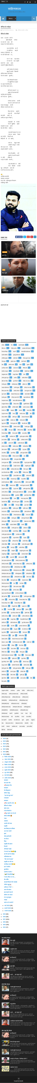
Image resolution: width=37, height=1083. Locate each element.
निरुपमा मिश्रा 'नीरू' (6, 603)
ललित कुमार (4, 521)
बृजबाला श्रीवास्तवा (16, 511)
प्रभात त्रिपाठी (16, 371)
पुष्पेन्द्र (27, 609)
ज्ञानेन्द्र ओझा (16, 590)
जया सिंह (16, 472)
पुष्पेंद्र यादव (13, 361)
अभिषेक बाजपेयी (21, 30)
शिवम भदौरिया (4, 658)
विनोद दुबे (13, 652)
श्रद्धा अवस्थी (4, 665)
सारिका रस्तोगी (17, 426)
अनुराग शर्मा (15, 488)
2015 (4, 924)
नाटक (3, 599)
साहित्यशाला (14, 8)
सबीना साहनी (28, 482)
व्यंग (24, 456)
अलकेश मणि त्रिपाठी (26, 348)
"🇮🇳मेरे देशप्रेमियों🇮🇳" (9, 874)
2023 (4, 746)
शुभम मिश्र (23, 658)
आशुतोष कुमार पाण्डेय (24, 550)
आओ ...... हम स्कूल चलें (15, 974)
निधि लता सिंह (12, 599)
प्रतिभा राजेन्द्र (5, 616)
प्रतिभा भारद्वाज (5, 371)
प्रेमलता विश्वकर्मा (25, 416)
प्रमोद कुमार (4, 397)
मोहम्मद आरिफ (4, 638)
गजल (3, 430)
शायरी (23, 524)
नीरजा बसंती (14, 433)
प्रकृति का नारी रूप (8, 861)
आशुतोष (13, 550)
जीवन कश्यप (4, 449)
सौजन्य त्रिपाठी (5, 531)
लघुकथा (12, 410)
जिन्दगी (5, 846)
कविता (26, 30)
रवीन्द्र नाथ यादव (27, 387)
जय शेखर (21, 583)
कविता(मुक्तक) (18, 573)
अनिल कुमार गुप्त (5, 377)
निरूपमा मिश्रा (5, 351)
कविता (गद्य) (15, 446)
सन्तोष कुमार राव (15, 527)
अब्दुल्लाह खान (5, 374)
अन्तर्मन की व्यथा (8, 823)
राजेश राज (4, 410)
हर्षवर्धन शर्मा (13, 678)
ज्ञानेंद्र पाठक (22, 413)
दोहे (30, 413)
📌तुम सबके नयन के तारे (10, 813)
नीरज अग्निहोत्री (5, 475)
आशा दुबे (12, 547)
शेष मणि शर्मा (24, 423)
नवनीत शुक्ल (16, 387)
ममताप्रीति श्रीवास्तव (25, 351)
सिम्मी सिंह (4, 674)
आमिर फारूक (11, 364)
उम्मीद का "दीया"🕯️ (9, 887)
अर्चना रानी (10, 443)
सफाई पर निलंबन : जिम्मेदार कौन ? (18, 1058)
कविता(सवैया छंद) (18, 576)
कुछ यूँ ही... (4, 255)
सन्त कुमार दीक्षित (17, 459)
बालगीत (3, 436)
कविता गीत (4, 469)
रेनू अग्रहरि (4, 648)
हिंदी (31, 678)
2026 (4, 738)
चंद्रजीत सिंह (4, 501)
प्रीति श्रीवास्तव (13, 622)
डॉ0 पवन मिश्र (5, 381)
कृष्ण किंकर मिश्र (27, 495)
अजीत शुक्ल (27, 426)
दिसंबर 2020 (7, 756)
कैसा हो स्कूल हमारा (15, 1041)
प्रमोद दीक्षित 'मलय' (17, 475)
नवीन (9, 505)
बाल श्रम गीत (7, 782)
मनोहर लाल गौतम (5, 514)
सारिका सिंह (22, 671)
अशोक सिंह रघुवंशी (26, 544)
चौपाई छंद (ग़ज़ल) (5, 583)
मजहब (5, 900)
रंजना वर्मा (28, 514)
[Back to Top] (19, 1079)
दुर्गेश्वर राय (25, 384)
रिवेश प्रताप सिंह (5, 390)
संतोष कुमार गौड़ (5, 668)
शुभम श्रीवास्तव (27, 397)
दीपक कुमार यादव (26, 358)
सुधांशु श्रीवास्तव (16, 354)
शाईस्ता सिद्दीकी (13, 524)
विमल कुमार (22, 652)
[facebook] (25, 2)
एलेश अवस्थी (21, 557)
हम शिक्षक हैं (13, 957)
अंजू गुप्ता (25, 531)
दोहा (2, 505)
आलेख (15, 377)
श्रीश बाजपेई (26, 665)
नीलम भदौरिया (4, 416)
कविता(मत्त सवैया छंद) (6, 573)
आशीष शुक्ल (5, 252)
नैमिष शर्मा (25, 368)
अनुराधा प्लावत (5, 413)
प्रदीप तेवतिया (5, 354)
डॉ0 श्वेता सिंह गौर (15, 596)
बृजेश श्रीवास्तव (28, 511)
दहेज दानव (6, 808)
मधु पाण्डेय (4, 632)
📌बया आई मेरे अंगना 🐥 (10, 803)
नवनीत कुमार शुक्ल (28, 596)
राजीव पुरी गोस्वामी (25, 518)
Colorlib (21, 1081)
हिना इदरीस (4, 681)
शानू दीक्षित (23, 479)
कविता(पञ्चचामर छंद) (6, 495)
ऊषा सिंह (3, 557)
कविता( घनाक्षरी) (5, 563)
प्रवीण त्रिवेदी (21, 345)
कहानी (14, 351)
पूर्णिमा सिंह (27, 612)
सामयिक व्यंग (12, 436)
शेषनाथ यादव (26, 661)
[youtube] (30, 2)
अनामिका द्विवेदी (16, 462)
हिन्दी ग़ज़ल (14, 439)
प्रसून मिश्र (13, 619)
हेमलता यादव (12, 485)
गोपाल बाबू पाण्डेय (24, 498)
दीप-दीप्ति (6, 879)
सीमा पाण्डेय (13, 674)
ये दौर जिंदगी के (7, 810)
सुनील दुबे (22, 674)
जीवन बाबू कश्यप (5, 590)
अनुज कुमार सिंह (5, 537)
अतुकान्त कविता (5, 488)
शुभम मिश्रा (16, 661)
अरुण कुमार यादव (28, 390)
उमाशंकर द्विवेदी (25, 554)
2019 (4, 914)
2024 (4, 744)
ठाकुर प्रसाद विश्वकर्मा (6, 593)
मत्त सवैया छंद (25, 629)
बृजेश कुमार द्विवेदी (24, 452)
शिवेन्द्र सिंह (4, 527)
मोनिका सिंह (21, 635)
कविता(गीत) (25, 446)
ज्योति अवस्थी (15, 449)
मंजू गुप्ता (15, 629)
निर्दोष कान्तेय (14, 348)
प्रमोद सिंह (4, 619)
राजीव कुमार (4, 384)
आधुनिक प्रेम (5, 290)
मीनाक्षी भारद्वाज (5, 456)
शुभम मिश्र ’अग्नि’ (5, 661)
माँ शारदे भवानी (5, 635)
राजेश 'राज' (29, 642)
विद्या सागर (4, 479)
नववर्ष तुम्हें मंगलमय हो (15, 987)
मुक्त (13, 635)
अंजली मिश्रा (15, 531)
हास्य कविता (4, 439)
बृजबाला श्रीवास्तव (23, 625)
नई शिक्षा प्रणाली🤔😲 (9, 864)
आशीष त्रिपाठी (21, 443)
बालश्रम (6, 780)
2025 (4, 741)
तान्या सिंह (26, 501)
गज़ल (5, 818)
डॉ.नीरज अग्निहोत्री (19, 593)
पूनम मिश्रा (13, 452)
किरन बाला (29, 576)
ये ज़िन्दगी (6, 798)
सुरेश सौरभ (4, 678)
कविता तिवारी (25, 377)
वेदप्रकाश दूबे (13, 479)
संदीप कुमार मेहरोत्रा (17, 668)
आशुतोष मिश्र (14, 554)
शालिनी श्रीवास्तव (5, 482)
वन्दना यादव (23, 648)
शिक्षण (19, 655)
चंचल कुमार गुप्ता (14, 580)
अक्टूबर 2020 (8, 762)
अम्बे (2, 443)
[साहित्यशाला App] (33, 2)
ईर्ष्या (5, 833)
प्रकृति (5, 826)
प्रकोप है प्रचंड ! (8, 872)
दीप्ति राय (4, 348)
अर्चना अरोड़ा (14, 544)
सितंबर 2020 (7, 764)
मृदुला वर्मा (4, 420)
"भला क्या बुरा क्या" (8, 795)
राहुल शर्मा (4, 423)
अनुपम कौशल (16, 537)
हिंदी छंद (3, 485)
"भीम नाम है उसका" (8, 859)
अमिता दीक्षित (4, 544)
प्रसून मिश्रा (15, 374)
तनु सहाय (25, 449)
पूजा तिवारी (15, 381)
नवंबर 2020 (7, 759)
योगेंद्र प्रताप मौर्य (15, 397)
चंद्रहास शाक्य (25, 580)
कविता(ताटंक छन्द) (17, 570)
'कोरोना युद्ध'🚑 (7, 884)
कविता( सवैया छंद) (15, 469)
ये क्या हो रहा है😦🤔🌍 (10, 851)
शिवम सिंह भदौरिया (5, 459)
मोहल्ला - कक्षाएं (5, 642)
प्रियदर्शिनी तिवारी (24, 619)
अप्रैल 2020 (7, 778)
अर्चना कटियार (5, 492)
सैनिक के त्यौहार (8, 805)
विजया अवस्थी (16, 456)
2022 (4, 749)
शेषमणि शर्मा (27, 371)
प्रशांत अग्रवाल (26, 407)
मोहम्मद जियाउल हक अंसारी (17, 638)
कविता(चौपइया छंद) (19, 567)
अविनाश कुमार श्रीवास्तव (18, 492)
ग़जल (14, 413)
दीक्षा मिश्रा (30, 430)
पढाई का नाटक (14, 1067)
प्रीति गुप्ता (14, 416)
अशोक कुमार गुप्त (5, 465)
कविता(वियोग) (29, 573)
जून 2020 (7, 772)
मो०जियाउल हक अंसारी (17, 642)
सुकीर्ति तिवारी (26, 403)
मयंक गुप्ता (25, 632)
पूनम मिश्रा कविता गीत (15, 612)
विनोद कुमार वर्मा (14, 423)
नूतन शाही (4, 394)
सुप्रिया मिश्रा (4, 407)
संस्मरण (20, 410)
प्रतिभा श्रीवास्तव (26, 616)
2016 (4, 922)
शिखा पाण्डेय (16, 403)
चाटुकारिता (13, 1004)
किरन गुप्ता (26, 469)
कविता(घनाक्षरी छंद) (6, 567)
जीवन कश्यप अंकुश (17, 586)
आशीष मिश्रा (21, 547)
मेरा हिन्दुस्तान (7, 790)
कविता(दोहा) (28, 570)
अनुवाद (24, 537)
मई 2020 (7, 775)
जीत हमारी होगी (7, 836)
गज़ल (15, 498)
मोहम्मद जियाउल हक (15, 394)
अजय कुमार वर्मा (5, 462)
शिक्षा (5, 841)
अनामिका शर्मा (19, 534)
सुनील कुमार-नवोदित (24, 436)
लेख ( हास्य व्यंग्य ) (15, 521)
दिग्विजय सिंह (20, 430)
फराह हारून (4, 511)
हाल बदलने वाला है (8, 892)
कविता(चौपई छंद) (5, 570)
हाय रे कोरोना (7, 866)
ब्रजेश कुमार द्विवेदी (5, 629)
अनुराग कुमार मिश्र (28, 462)
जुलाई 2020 (7, 770)
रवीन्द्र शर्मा (22, 420)
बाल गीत (12, 625)
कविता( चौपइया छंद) (17, 563)
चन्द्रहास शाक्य (5, 400)
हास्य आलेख (23, 678)
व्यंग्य (24, 374)
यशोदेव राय (13, 420)
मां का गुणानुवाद (7, 897)
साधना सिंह (29, 410)
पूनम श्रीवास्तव (5, 508)
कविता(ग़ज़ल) (14, 384)
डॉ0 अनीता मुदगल (15, 501)
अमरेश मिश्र (25, 541)
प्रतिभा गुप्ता (15, 508)
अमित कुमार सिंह (26, 488)
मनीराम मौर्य (28, 475)
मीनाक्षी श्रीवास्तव (17, 514)
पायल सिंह (10, 609)
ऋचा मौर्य (12, 557)
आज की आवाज (7, 889)
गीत (12, 345)
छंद (14, 583)
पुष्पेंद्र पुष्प (19, 609)
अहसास (6, 821)
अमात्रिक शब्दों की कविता (16, 1021)
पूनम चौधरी (4, 612)
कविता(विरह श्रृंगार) (6, 576)
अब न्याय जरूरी (7, 831)
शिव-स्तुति (4, 273)
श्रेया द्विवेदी (27, 394)
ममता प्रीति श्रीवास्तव (17, 400)
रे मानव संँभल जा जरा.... (10, 877)
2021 (4, 752)
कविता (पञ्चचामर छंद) (20, 560)
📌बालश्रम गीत (8, 785)
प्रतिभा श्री (15, 616)
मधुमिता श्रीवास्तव (14, 632)
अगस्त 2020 (7, 767)
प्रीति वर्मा (4, 622)
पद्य (2, 609)
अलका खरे (15, 368)
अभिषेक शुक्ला (5, 358)
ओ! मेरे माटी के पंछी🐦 (9, 854)
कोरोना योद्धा (7, 793)
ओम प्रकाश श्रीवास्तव (6, 560)
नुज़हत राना (24, 606)
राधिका (13, 645)
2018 (4, 917)
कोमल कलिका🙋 (8, 816)
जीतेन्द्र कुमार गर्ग (5, 586)
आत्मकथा (30, 492)
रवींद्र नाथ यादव (26, 381)
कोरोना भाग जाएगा (8, 895)
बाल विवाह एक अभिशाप (9, 828)
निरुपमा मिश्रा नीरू (18, 603)
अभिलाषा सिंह (15, 541)
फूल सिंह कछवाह (25, 622)
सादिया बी (25, 527)
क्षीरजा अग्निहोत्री (5, 498)
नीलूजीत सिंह (14, 606)
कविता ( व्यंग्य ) (5, 446)
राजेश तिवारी (4, 645)
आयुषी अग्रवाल (17, 465)
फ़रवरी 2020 (7, 908)
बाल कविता (24, 433)
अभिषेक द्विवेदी (15, 407)
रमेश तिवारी (23, 361)
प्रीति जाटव (25, 508)
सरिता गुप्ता (28, 668)
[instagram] (35, 2)
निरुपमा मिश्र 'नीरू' (23, 599)
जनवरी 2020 (7, 911)
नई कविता (4, 452)
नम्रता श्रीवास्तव (5, 387)
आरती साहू (4, 547)
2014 (4, 927)
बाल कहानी (4, 625)
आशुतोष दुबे (4, 554)
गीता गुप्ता (11, 430)
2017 (4, 919)
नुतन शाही (26, 505)
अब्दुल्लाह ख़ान (5, 541)
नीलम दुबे (3, 361)
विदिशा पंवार (4, 652)
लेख (2, 364)
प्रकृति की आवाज (8, 844)
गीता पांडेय (4, 580)
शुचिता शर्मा (14, 658)
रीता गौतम (21, 645)
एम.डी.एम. (6, 838)
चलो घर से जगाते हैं (8, 902)
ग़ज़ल (20, 364)
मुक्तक (28, 364)
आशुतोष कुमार (28, 465)
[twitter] (27, 2)
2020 (4, 754)
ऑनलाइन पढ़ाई (7, 849)
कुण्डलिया (17, 495)
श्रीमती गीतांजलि (15, 665)
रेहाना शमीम (13, 648)
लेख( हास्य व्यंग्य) (27, 521)
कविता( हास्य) (29, 563)
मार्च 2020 (7, 905)
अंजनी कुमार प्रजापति (24, 485)
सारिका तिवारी (16, 390)
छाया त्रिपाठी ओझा (5, 472)
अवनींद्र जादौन (5, 368)
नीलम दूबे (17, 505)
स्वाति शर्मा (15, 358)
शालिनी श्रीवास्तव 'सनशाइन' (8, 655)
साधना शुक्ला (13, 671)
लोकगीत (3, 524)
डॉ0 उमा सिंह (4, 596)
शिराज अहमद (28, 655)
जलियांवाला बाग (7, 856)
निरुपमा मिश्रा (4, 433)
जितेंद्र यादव (25, 472)
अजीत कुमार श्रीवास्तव (6, 534)
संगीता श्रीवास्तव (5, 426)
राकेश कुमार (4, 518)
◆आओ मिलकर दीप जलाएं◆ (10, 882)
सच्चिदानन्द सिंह (17, 482)
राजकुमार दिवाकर (5, 403)
